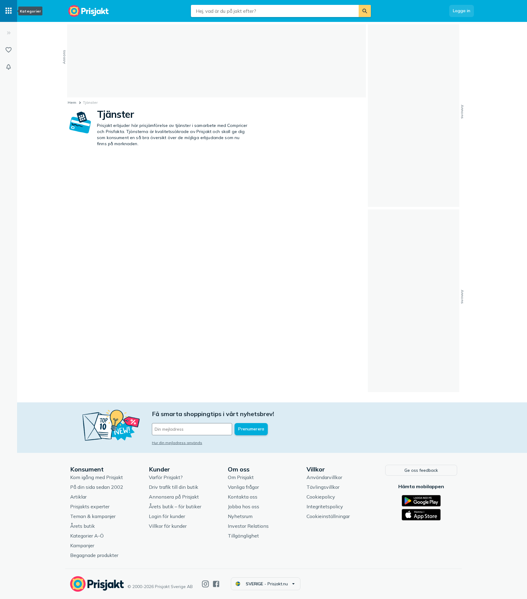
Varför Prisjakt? (166, 477)
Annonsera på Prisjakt (174, 497)
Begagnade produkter (94, 555)
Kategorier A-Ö (87, 536)
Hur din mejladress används (177, 442)
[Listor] (8, 50)
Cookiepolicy (321, 497)
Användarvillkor (324, 477)
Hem (72, 102)
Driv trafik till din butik (173, 487)
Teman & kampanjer (93, 516)
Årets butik (82, 526)
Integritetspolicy (325, 506)
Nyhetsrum (240, 516)
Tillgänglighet (243, 536)
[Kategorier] (8, 11)
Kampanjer (82, 545)
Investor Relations (248, 526)
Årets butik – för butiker (175, 506)
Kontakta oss (242, 497)
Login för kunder (167, 516)
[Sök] (365, 11)
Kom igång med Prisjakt (96, 477)
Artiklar (78, 497)
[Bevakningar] (8, 67)
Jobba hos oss (243, 506)
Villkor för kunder (168, 526)
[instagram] (205, 584)
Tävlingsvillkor (323, 487)
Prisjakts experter (89, 506)
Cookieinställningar (328, 516)
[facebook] (216, 584)
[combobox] (275, 11)
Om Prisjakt (241, 477)
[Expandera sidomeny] (8, 33)
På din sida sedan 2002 (96, 487)
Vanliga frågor (243, 487)
